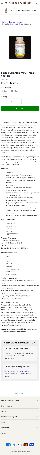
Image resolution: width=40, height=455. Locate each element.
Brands (12, 22)
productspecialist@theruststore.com (17, 371)
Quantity (4, 97)
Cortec (19, 22)
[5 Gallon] (5, 93)
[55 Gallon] (15, 93)
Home (4, 22)
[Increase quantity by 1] (19, 101)
